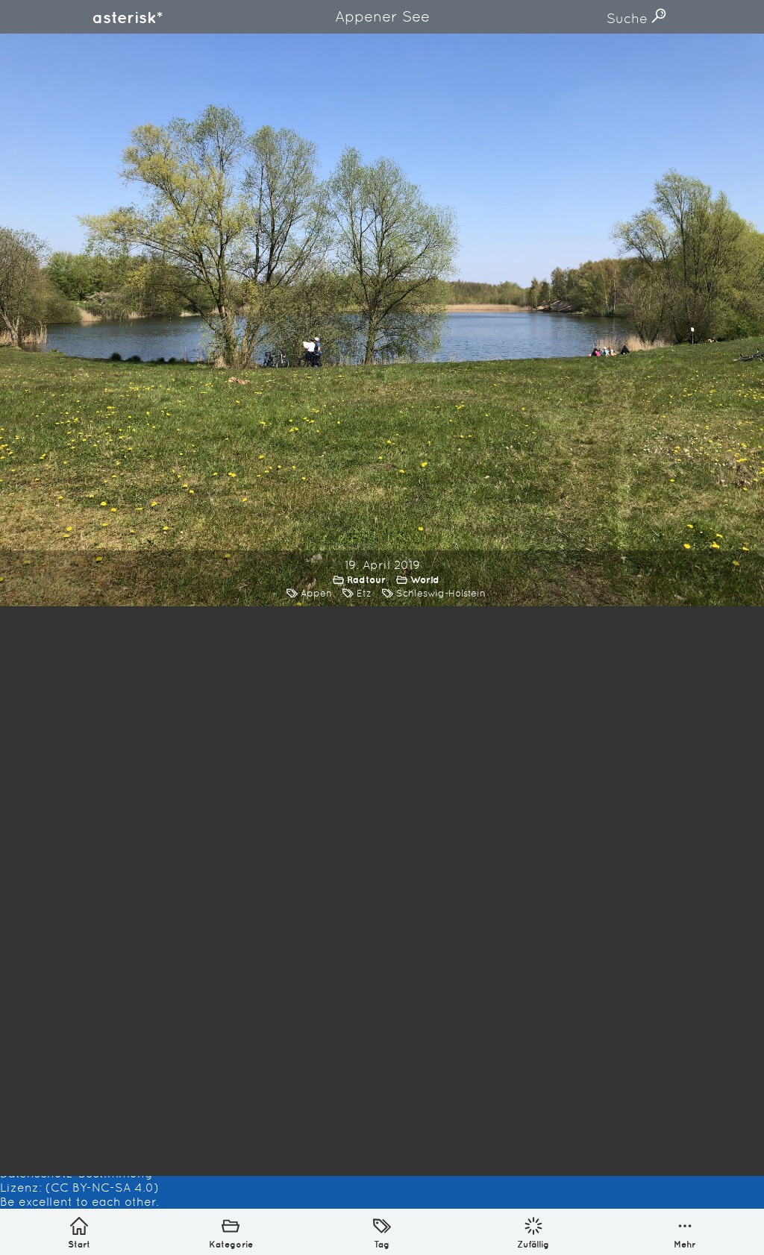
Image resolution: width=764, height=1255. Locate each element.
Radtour (366, 579)
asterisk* (128, 17)
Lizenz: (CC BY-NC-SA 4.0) (79, 1187)
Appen (316, 593)
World (424, 579)
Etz (364, 593)
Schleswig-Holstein (441, 593)
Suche (629, 18)
